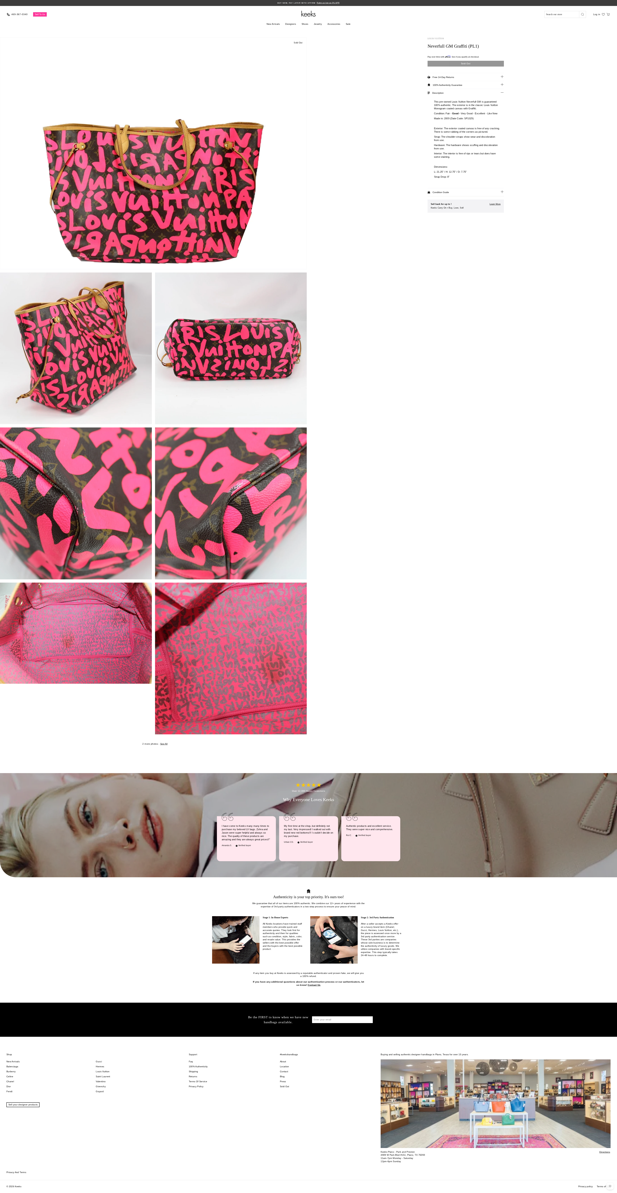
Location (284, 1066)
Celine (9, 1076)
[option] (308, 3)
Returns (193, 1076)
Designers (290, 24)
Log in (596, 14)
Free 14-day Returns (443, 77)
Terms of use (604, 1186)
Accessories (333, 24)
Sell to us (40, 14)
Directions (604, 1152)
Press (283, 1081)
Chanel (10, 1081)
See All (163, 744)
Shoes (305, 24)
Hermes (100, 1066)
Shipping (193, 1071)
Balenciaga (12, 1066)
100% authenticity (198, 1066)
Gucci (99, 1061)
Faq (191, 1061)
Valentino (101, 1081)
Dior (8, 1086)
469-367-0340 (19, 14)
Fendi (9, 1091)
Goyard (100, 1091)
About (283, 1061)
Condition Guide (441, 192)
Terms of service (198, 1081)
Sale (348, 24)
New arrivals (13, 1061)
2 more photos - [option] (154, 744)
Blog (282, 1076)
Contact (284, 1071)
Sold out (284, 1086)
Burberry (11, 1071)
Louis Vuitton (436, 38)
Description (438, 93)
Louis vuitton (103, 1071)
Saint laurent (103, 1076)
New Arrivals (273, 24)
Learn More (495, 204)
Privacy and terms (16, 1172)
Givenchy (101, 1086)
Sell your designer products (23, 1104)
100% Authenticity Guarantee (447, 85)
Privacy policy (196, 1086)
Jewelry (318, 24)
